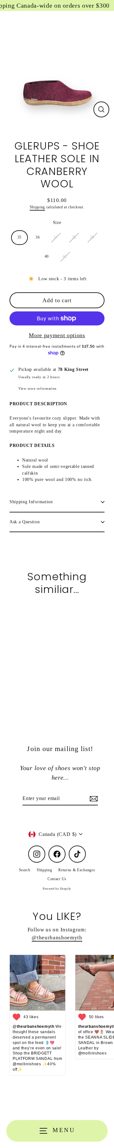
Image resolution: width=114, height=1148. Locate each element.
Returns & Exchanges (76, 870)
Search (24, 870)
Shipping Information (31, 501)
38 (74, 237)
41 (65, 256)
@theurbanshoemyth (57, 938)
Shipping (37, 207)
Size (57, 222)
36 (37, 237)
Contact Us (57, 879)
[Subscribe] (93, 798)
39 (92, 237)
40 (47, 256)
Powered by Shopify (57, 888)
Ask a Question (25, 521)
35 (19, 237)
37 (56, 237)
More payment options (57, 335)
